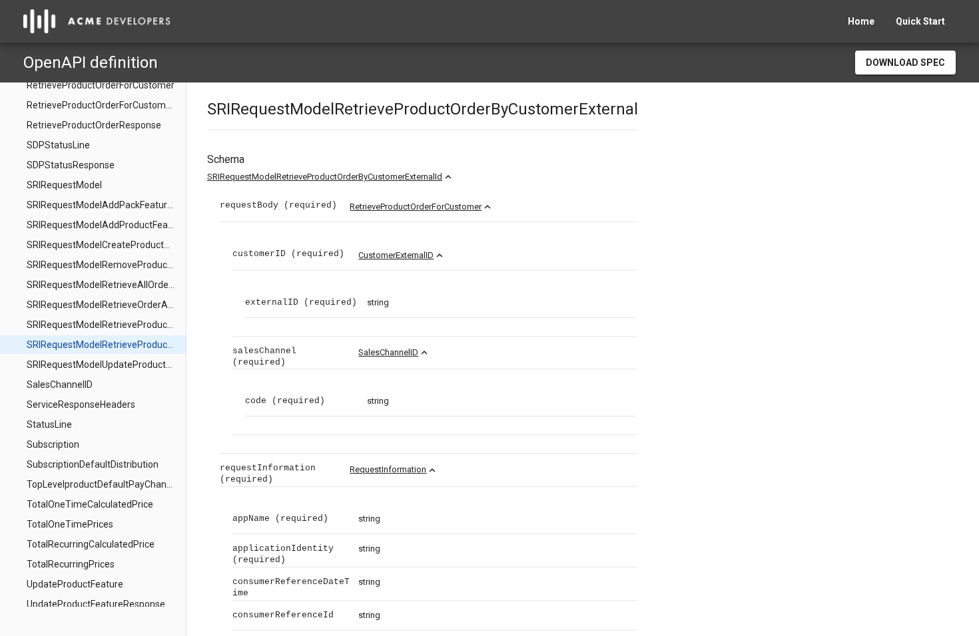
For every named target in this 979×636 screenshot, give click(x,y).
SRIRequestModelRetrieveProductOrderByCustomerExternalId (324, 177)
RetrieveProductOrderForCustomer (416, 207)
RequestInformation (388, 469)
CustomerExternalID (396, 255)
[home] (96, 21)
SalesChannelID (388, 352)
